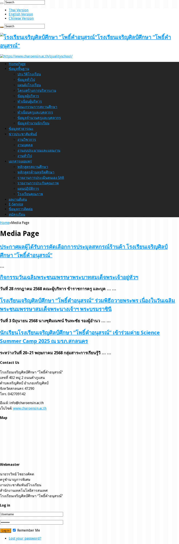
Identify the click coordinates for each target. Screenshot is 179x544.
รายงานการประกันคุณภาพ (38, 183)
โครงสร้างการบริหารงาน (36, 90)
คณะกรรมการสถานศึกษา (37, 107)
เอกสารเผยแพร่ (20, 161)
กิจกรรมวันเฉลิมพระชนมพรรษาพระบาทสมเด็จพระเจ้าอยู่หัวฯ (69, 277)
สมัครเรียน (17, 214)
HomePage (17, 64)
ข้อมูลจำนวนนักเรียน (33, 123)
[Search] (1, 3)
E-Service (16, 204)
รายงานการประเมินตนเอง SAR (40, 178)
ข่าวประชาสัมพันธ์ (23, 134)
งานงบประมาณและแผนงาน (38, 150)
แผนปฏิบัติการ (28, 188)
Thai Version (18, 10)
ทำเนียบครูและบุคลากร (35, 112)
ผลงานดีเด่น (18, 199)
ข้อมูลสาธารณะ (21, 129)
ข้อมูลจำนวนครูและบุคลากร (39, 118)
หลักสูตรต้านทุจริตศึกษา (35, 172)
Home (4, 223)
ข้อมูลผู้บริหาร (28, 96)
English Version (21, 14)
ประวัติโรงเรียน (29, 74)
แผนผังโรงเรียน (29, 85)
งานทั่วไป (24, 156)
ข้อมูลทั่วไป (26, 80)
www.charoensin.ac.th (29, 408)
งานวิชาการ (26, 139)
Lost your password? (25, 538)
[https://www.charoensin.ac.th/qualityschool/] (36, 56)
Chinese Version (21, 18)
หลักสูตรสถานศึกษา (32, 167)
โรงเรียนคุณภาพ (30, 194)
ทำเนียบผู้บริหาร (29, 101)
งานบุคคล (25, 145)
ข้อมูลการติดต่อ (21, 209)
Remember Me (28, 530)
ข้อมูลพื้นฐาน (19, 69)
